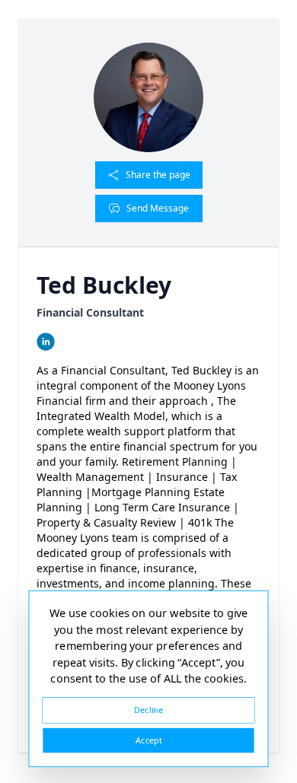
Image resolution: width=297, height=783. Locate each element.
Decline (148, 709)
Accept (148, 740)
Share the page (158, 174)
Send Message (157, 208)
